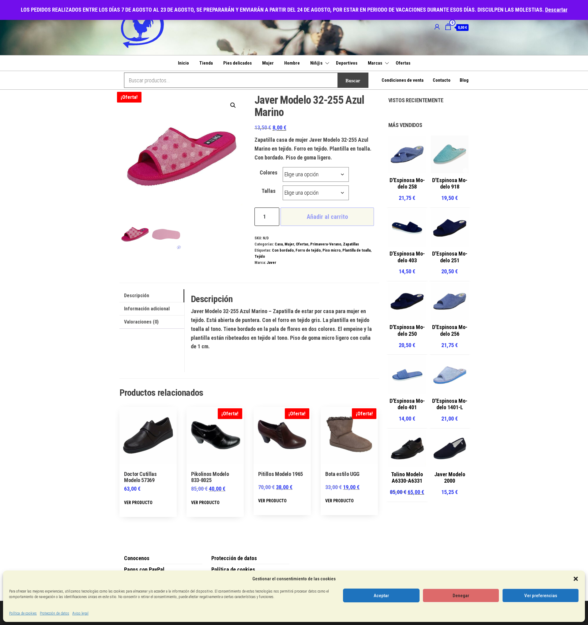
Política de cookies (23, 613)
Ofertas (403, 63)
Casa (279, 244)
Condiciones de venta (403, 80)
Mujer (268, 63)
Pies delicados (237, 63)
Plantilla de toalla (356, 250)
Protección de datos (54, 613)
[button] (576, 579)
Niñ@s (316, 63)
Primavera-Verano (325, 244)
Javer (271, 262)
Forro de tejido (308, 250)
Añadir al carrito (327, 216)
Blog (464, 80)
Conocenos (136, 558)
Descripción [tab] (136, 295)
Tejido (259, 256)
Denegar (461, 595)
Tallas (269, 191)
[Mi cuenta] (437, 27)
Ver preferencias (540, 595)
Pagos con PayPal (144, 569)
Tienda (206, 63)
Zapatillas (351, 244)
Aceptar (381, 595)
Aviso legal (80, 613)
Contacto (441, 80)
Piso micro (331, 250)
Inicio (183, 63)
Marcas (375, 63)
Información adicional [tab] (147, 309)
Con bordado (283, 250)
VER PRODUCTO (138, 502)
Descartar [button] (556, 9)
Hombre (292, 63)
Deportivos (346, 63)
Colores (268, 172)
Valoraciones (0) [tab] (141, 322)
